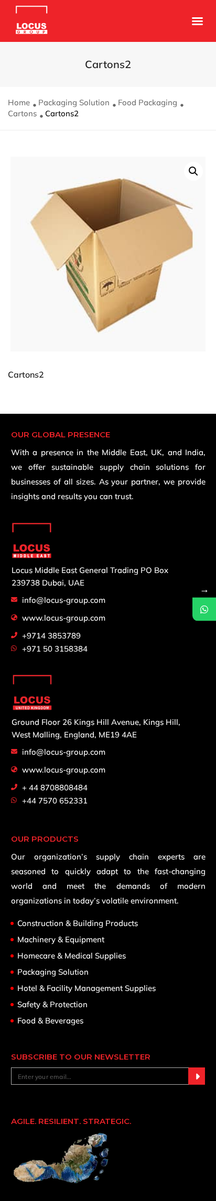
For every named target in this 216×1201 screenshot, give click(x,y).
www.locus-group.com (63, 618)
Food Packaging (147, 102)
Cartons (22, 113)
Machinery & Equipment (60, 939)
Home (19, 102)
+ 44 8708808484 (55, 787)
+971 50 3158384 (55, 649)
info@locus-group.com (63, 600)
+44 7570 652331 (55, 801)
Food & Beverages (50, 1021)
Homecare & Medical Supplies (71, 956)
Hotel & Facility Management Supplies (86, 988)
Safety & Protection (52, 1004)
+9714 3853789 (51, 636)
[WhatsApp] (204, 609)
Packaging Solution (74, 102)
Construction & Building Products (77, 923)
